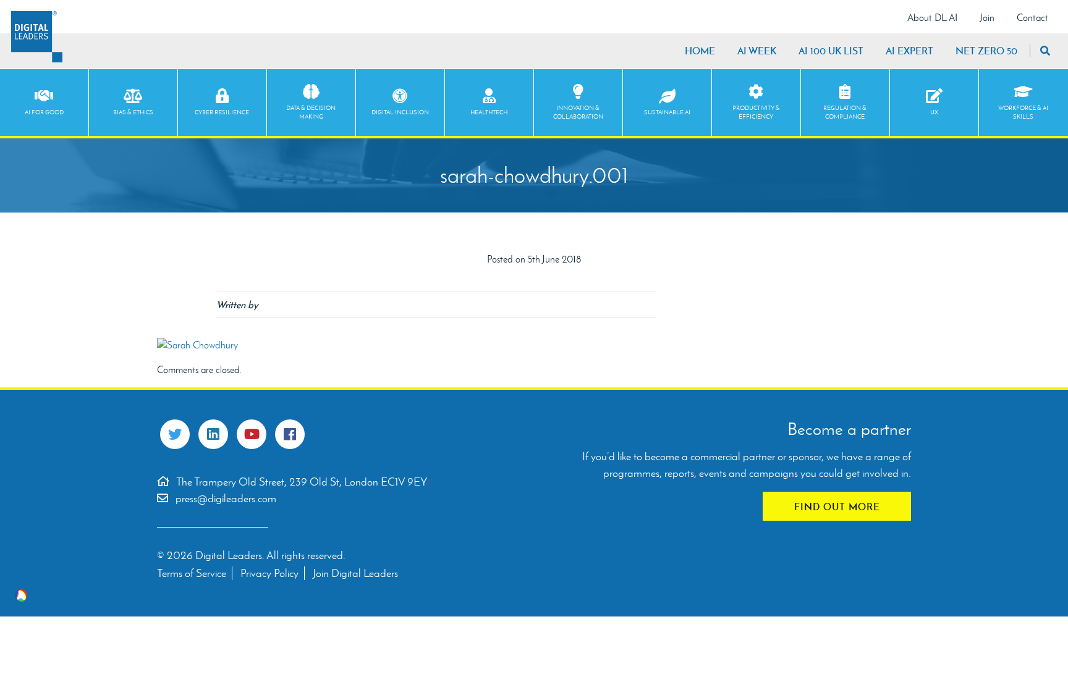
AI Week (756, 50)
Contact (1032, 17)
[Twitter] (175, 434)
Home (700, 50)
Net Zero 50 (986, 50)
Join (987, 17)
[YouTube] (251, 434)
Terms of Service (191, 573)
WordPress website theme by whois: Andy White (21, 595)
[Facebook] (290, 434)
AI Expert (909, 50)
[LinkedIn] (213, 434)
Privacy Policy (269, 573)
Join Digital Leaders (355, 573)
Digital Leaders (36, 36)
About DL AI (932, 17)
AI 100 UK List (831, 50)
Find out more (837, 506)
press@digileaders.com (226, 498)
